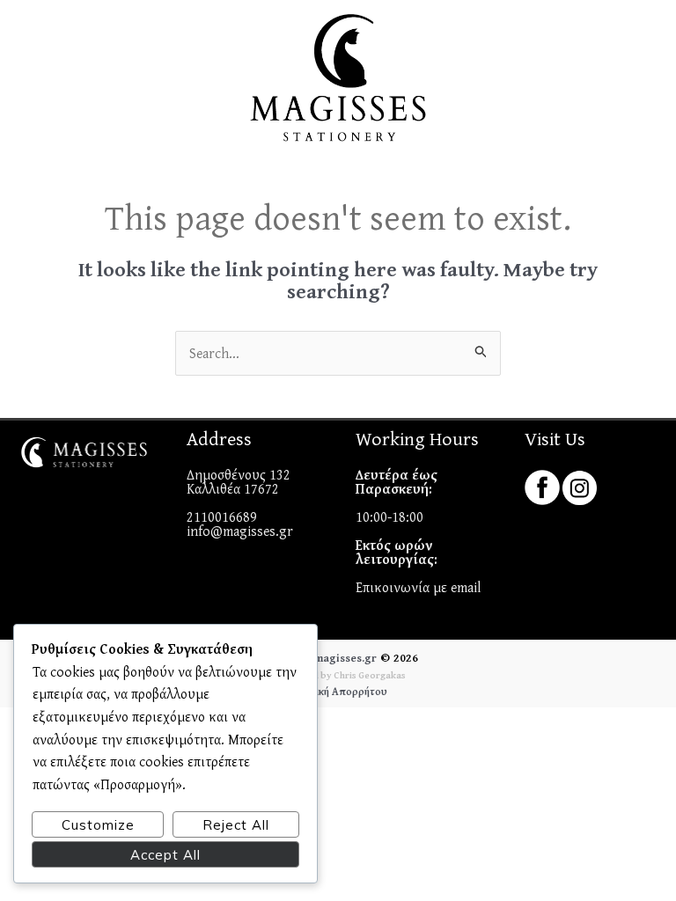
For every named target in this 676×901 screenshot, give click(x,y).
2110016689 (222, 516)
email (466, 586)
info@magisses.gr (240, 530)
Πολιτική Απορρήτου (338, 691)
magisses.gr (345, 657)
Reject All (235, 825)
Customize (98, 825)
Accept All (165, 854)
